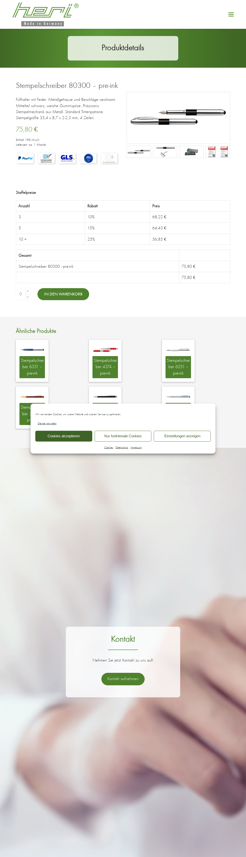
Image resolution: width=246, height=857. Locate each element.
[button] (231, 14)
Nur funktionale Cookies (123, 436)
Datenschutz (122, 447)
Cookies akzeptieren (64, 436)
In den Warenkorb (63, 294)
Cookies (108, 447)
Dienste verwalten (47, 423)
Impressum (136, 447)
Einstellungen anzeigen (182, 436)
